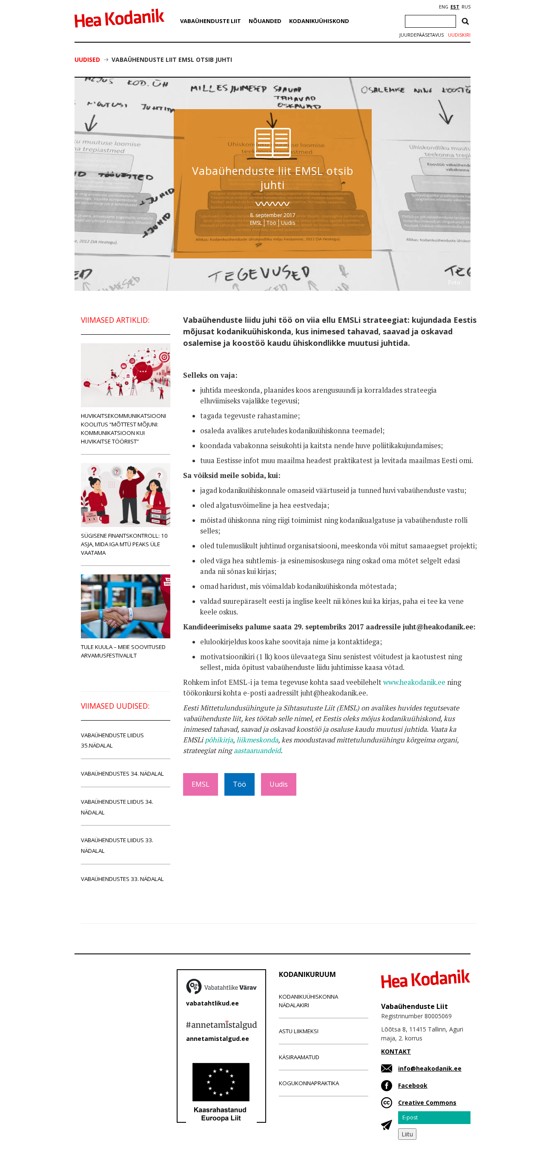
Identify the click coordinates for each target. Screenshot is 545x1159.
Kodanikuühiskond (319, 21)
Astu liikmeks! (298, 1031)
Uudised (87, 59)
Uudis (288, 222)
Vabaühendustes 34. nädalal (122, 773)
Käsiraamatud (299, 1057)
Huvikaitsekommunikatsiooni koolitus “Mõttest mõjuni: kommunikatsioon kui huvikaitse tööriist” (123, 428)
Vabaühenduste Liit (210, 21)
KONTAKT (396, 1051)
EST (454, 7)
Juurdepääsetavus (421, 35)
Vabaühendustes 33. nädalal (122, 879)
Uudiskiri (459, 35)
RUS (466, 7)
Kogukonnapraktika (309, 1083)
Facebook (412, 1085)
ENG (443, 7)
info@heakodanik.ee (430, 1068)
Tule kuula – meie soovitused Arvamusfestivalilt (123, 651)
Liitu (407, 1134)
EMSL (256, 222)
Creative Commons (427, 1102)
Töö (271, 222)
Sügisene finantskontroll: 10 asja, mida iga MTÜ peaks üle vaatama (124, 544)
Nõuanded (265, 21)
